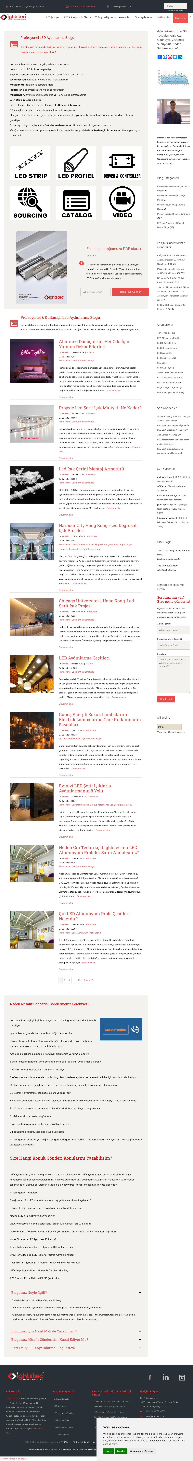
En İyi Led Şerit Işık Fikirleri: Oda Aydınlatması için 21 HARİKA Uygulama (172, 259)
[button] (80, 6)
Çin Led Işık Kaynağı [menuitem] (61, 1434)
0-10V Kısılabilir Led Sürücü (170, 377)
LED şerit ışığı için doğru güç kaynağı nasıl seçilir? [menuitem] (112, 1401)
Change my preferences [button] (141, 1451)
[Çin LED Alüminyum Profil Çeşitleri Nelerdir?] (32, 947)
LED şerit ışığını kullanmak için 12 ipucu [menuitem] (109, 1412)
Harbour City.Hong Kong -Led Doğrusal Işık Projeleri (97, 528)
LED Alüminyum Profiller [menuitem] (63, 1413)
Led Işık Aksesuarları (167, 348)
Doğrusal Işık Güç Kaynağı (169, 387)
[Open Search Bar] (190, 17)
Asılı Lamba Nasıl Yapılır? (169, 434)
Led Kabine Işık (164, 353)
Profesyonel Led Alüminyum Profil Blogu (80, 544)
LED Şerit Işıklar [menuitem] (60, 1406)
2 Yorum (89, 663)
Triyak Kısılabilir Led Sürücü (170, 372)
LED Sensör (162, 362)
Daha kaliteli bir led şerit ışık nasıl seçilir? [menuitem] (109, 1407)
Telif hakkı (66, 1442)
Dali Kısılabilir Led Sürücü (169, 382)
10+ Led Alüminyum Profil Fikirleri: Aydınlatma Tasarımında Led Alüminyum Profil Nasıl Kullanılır (173, 291)
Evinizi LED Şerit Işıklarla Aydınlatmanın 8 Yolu (85, 788)
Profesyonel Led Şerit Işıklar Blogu (76, 360)
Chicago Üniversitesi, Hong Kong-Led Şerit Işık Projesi (96, 603)
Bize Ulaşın (180, 18)
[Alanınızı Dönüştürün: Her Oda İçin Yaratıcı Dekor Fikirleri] (32, 381)
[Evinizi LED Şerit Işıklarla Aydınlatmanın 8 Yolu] (32, 819)
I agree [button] (109, 1451)
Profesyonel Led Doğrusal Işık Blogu (77, 804)
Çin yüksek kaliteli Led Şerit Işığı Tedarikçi (43, 1449)
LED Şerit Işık (52, 17)
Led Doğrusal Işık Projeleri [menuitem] (64, 1427)
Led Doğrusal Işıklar (166, 343)
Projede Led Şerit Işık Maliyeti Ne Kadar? (100, 407)
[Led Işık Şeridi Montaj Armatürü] (32, 502)
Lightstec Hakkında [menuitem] (61, 1399)
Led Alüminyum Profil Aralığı (170, 392)
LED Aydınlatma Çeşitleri (84, 658)
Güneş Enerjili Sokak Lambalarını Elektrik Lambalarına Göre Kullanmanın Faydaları (100, 719)
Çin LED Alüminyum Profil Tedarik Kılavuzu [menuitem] (110, 1417)
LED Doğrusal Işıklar (103, 17)
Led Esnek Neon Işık (166, 357)
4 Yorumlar (91, 474)
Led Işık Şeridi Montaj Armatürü (91, 468)
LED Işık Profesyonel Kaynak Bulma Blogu (80, 738)
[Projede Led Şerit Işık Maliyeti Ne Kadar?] (32, 441)
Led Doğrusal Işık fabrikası (87, 1449)
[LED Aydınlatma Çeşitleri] (32, 692)
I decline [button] (121, 1451)
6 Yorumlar (91, 413)
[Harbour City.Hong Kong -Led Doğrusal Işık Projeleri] (32, 559)
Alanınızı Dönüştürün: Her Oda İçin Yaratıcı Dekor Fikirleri (94, 344)
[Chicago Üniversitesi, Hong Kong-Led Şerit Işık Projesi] (32, 634)
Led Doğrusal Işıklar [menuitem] (61, 1420)
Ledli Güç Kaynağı (165, 367)
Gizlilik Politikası (80, 1442)
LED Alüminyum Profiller (76, 17)
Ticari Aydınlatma (143, 17)
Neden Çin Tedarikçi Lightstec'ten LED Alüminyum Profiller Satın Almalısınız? (99, 850)
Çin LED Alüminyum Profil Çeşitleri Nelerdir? (94, 916)
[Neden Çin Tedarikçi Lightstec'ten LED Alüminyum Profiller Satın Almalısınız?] (32, 881)
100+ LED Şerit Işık (166, 333)
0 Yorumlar (92, 611)
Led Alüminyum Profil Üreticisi (68, 1449)
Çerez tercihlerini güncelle (13, 1458)
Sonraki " (88, 980)
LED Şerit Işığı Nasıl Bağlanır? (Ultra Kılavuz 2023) (172, 509)
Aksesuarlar (124, 17)
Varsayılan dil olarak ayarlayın (175, 10)
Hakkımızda (163, 17)
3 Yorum (90, 352)
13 (79, 980)
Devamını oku (114, 390)
